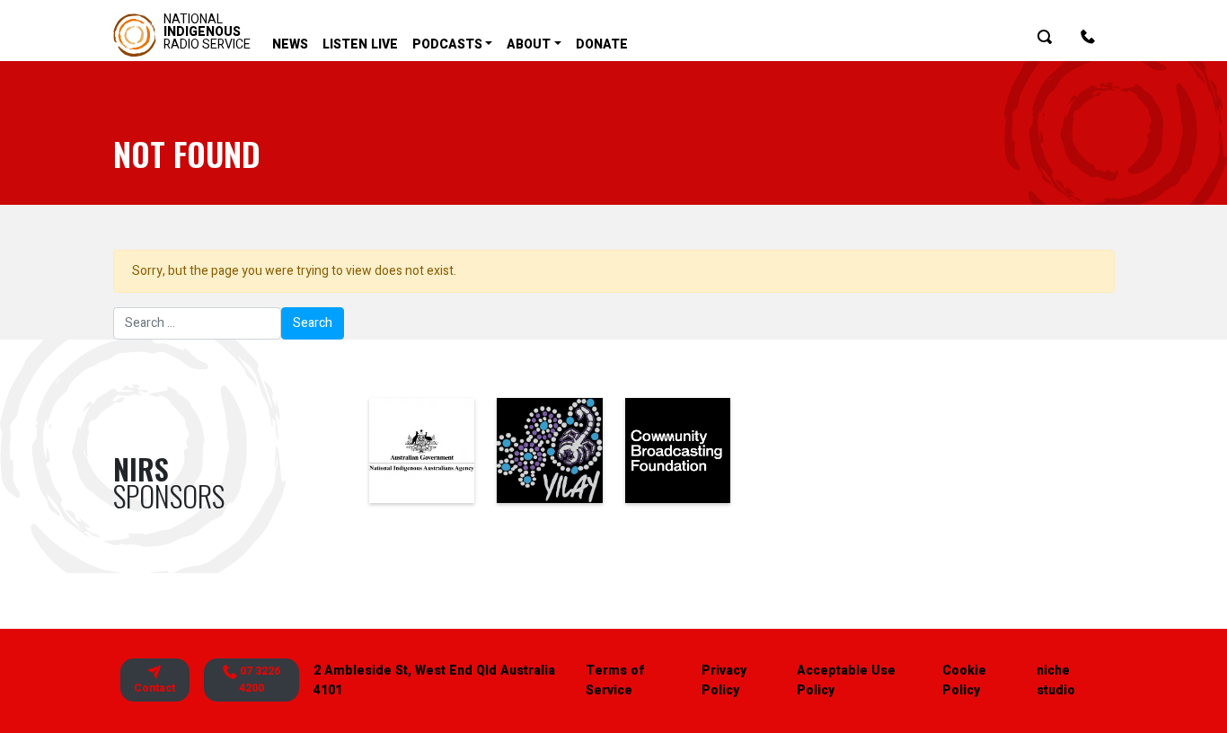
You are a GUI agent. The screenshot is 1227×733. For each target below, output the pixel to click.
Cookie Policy (964, 680)
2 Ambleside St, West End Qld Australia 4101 (434, 680)
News (290, 44)
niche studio (1056, 680)
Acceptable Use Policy (846, 680)
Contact (154, 688)
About (529, 44)
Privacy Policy (724, 680)
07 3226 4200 (258, 679)
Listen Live (360, 44)
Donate (602, 44)
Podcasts (447, 44)
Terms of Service (615, 680)
